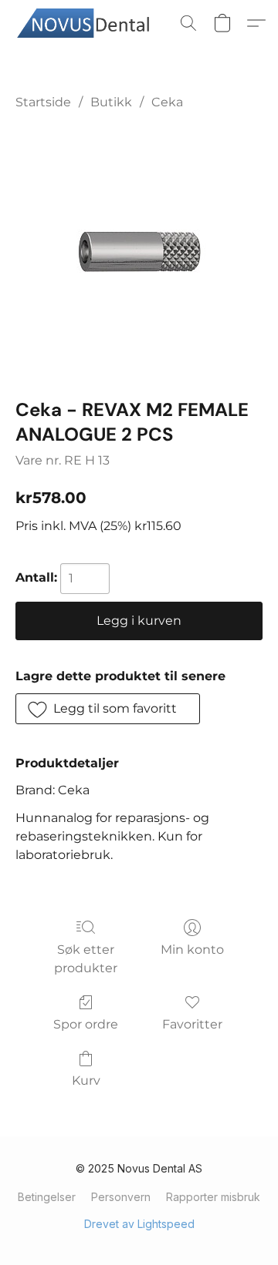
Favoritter (192, 1024)
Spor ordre (85, 1024)
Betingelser (47, 1196)
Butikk (111, 102)
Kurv (86, 1080)
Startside (43, 102)
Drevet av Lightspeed (139, 1223)
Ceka (167, 102)
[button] (91, 23)
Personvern (121, 1196)
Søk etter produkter (85, 958)
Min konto (192, 949)
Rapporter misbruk (213, 1196)
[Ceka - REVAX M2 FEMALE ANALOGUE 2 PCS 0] (139, 251)
